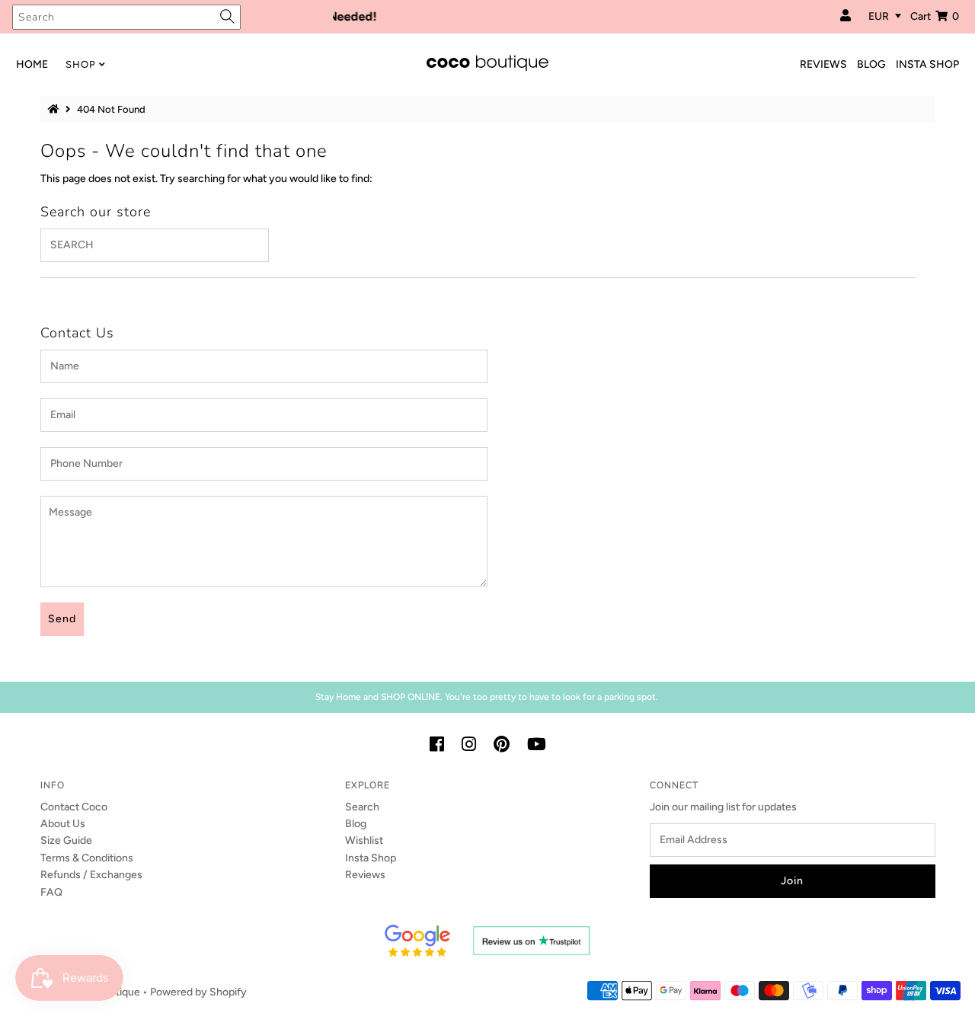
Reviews (365, 874)
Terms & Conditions (86, 857)
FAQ (51, 892)
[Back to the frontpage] (55, 109)
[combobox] (126, 17)
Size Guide (66, 840)
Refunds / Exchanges (91, 874)
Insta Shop (370, 857)
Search (362, 806)
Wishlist (364, 840)
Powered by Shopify (198, 992)
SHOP (81, 64)
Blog (355, 823)
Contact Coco (73, 806)
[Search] (227, 16)
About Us (62, 823)
